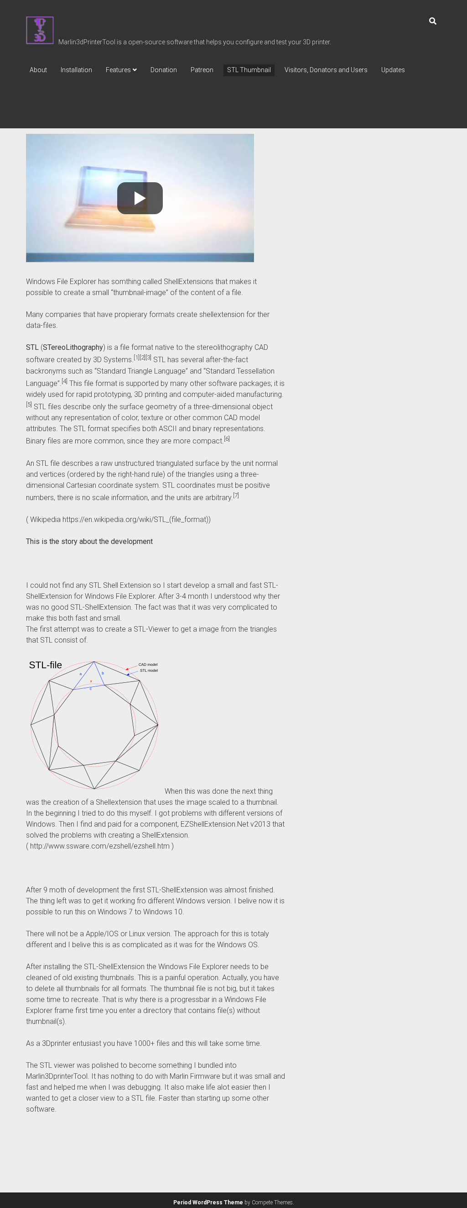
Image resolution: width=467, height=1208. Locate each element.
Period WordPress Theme (208, 1202)
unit (248, 463)
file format (136, 347)
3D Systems (112, 360)
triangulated (174, 463)
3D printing (150, 394)
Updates (393, 70)
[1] (137, 357)
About (38, 70)
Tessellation (256, 371)
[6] (227, 438)
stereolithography (225, 347)
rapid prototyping (103, 394)
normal (266, 463)
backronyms (46, 371)
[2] (142, 357)
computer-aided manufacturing (232, 394)
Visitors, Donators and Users (326, 70)
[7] (236, 495)
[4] (64, 381)
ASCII (168, 428)
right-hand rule (140, 474)
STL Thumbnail (249, 70)
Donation (163, 70)
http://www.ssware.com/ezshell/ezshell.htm (100, 846)
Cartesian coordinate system (112, 485)
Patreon (202, 70)
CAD (261, 347)
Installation (76, 70)
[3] (148, 357)
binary (202, 428)
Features (118, 70)
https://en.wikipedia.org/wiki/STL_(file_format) (135, 519)
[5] (29, 404)
